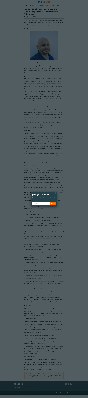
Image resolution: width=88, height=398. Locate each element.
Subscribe (53, 203)
